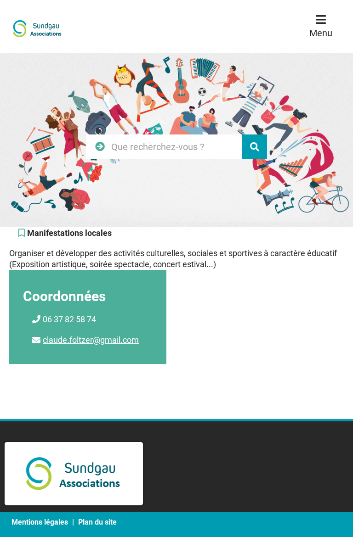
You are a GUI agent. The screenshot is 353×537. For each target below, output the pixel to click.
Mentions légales (39, 522)
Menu (320, 33)
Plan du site (97, 522)
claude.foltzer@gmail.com (91, 340)
